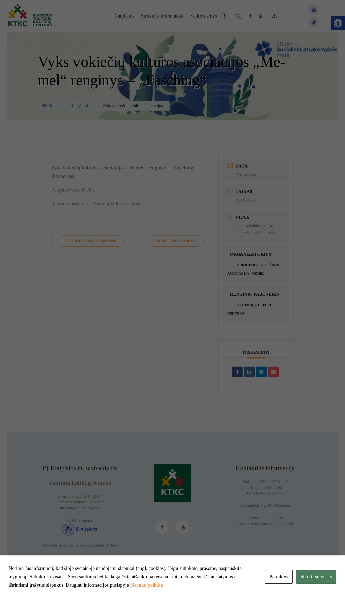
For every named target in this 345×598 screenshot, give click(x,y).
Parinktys (279, 576)
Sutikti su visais (316, 576)
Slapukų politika (146, 585)
